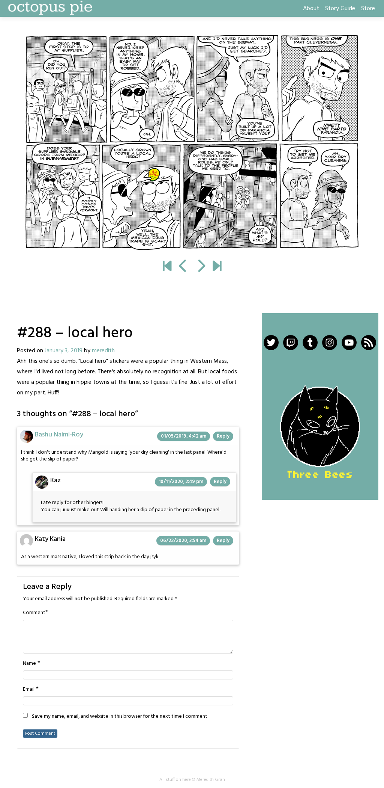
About (311, 9)
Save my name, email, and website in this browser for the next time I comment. (120, 716)
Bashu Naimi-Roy (59, 434)
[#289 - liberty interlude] (192, 142)
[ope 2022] (217, 267)
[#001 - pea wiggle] (167, 267)
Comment (34, 613)
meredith (103, 351)
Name (29, 663)
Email (28, 689)
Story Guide (340, 9)
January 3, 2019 (63, 351)
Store (368, 9)
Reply (223, 436)
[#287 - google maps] (183, 267)
